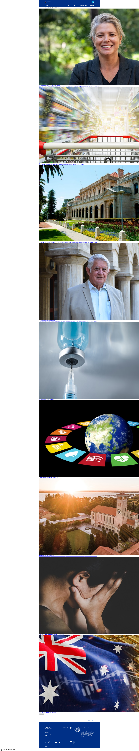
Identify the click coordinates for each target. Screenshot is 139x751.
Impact (49, 7)
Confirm (1, 750)
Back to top (90, 720)
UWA (45, 7)
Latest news (75, 5)
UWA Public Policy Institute (55, 7)
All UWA (87, 2)
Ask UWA (67, 727)
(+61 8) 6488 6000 (49, 730)
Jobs (62, 729)
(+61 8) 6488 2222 (47, 732)
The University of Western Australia (52, 724)
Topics (68, 5)
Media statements (83, 5)
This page (46, 746)
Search (93, 2)
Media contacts (91, 5)
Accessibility (64, 727)
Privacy (67, 729)
